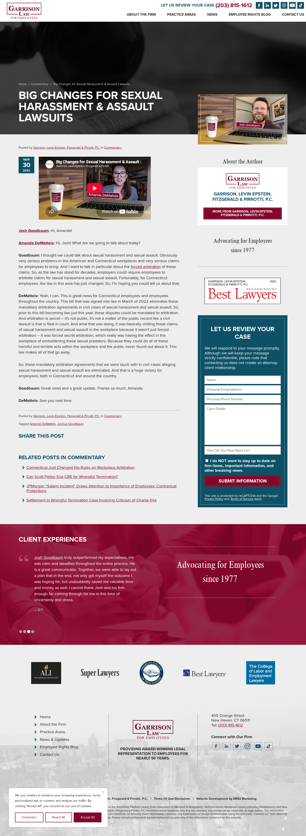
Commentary (39, 84)
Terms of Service (241, 499)
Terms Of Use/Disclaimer (172, 798)
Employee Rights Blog (250, 14)
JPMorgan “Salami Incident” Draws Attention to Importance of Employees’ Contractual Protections (101, 488)
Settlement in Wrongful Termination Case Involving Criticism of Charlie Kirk (91, 500)
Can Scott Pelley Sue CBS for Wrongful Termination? (72, 477)
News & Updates (54, 739)
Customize (29, 817)
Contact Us (293, 14)
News (212, 14)
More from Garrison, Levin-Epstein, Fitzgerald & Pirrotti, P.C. (243, 213)
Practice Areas (181, 14)
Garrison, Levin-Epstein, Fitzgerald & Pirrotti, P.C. (66, 147)
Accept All (88, 817)
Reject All (58, 817)
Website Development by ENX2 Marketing (226, 798)
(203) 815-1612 (233, 5)
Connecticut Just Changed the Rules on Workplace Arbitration (80, 467)
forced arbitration (146, 267)
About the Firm (141, 14)
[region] (58, 807)
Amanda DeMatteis (36, 243)
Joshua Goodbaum (70, 424)
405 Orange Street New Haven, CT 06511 (230, 718)
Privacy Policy (214, 499)
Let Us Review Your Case (187, 5)
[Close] (103, 792)
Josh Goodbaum (33, 231)
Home (23, 84)
